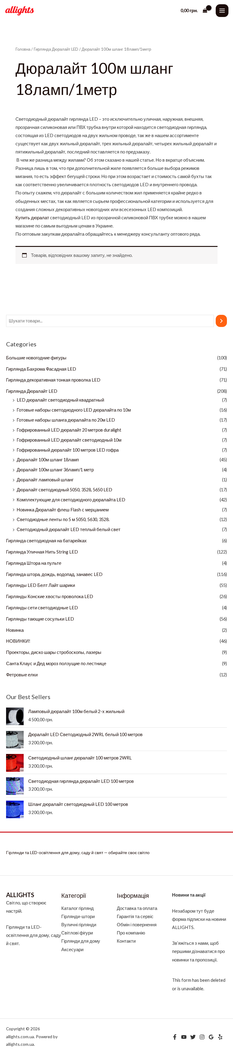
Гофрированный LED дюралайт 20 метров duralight (69, 430)
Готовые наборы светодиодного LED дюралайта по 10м (74, 409)
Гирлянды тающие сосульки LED (40, 618)
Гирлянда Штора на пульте (33, 563)
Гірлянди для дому (80, 941)
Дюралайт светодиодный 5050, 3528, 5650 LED (64, 489)
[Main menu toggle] (222, 10)
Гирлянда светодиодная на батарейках (46, 540)
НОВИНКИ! (18, 641)
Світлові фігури (77, 932)
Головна (22, 49)
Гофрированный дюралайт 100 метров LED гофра (68, 450)
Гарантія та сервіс (135, 916)
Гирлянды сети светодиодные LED (42, 607)
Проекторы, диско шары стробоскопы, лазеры (53, 652)
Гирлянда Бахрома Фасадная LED (41, 369)
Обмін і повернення (137, 924)
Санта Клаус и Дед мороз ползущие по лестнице (56, 663)
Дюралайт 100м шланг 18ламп (48, 459)
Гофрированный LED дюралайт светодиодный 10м (69, 440)
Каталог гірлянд (77, 908)
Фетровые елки (22, 674)
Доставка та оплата (137, 908)
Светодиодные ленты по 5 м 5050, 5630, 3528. (63, 519)
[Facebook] (174, 1037)
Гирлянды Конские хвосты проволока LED (49, 596)
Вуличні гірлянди (78, 924)
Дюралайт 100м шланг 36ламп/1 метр (55, 469)
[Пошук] (221, 321)
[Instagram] (202, 1037)
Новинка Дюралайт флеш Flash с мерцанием (63, 509)
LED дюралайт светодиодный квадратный (60, 399)
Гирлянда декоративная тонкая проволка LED (53, 379)
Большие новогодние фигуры (36, 357)
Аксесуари (72, 949)
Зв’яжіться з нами (190, 943)
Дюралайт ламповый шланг (45, 479)
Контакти (126, 941)
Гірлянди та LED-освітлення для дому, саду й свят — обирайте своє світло (78, 852)
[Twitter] (193, 1037)
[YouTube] (184, 1037)
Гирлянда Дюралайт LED (31, 391)
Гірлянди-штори (78, 916)
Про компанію (131, 932)
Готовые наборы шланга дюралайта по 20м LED (66, 419)
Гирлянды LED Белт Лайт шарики (40, 585)
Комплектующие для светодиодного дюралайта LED (71, 499)
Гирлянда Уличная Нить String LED (42, 551)
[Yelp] (220, 1037)
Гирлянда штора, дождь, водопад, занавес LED (54, 574)
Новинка (15, 630)
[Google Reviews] (211, 1037)
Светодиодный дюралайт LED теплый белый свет (68, 529)
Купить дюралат (32, 217)
